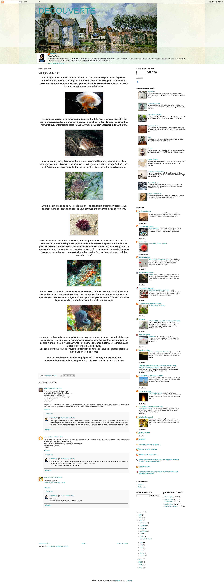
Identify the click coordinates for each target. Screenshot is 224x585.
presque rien (152, 212)
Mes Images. (143, 242)
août (141, 534)
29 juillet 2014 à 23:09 (54, 388)
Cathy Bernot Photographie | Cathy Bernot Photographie (157, 365)
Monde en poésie (144, 350)
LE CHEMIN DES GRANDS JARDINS (151, 376)
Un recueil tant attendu (145, 408)
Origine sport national (154, 194)
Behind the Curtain (171, 506)
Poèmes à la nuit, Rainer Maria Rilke (159, 352)
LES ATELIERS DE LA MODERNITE (159, 259)
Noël (149, 137)
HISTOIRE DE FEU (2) (155, 393)
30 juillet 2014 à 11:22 (68, 418)
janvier (142, 556)
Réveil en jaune (153, 419)
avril (141, 548)
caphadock (53, 54)
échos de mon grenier (146, 273)
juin (141, 542)
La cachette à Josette (146, 226)
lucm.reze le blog (144, 335)
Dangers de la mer (146, 539)
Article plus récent (44, 543)
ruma (46, 478)
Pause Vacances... (154, 228)
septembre (143, 531)
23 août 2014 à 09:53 (67, 496)
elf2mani (142, 319)
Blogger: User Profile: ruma (148, 454)
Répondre (47, 410)
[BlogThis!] (67, 375)
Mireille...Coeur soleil (146, 417)
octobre (142, 528)
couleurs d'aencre (145, 211)
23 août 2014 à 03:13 (55, 478)
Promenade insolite (154, 103)
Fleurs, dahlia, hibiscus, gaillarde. (158, 243)
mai (141, 545)
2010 (140, 567)
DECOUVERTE (66, 10)
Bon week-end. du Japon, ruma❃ (54, 482)
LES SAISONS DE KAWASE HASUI (159, 290)
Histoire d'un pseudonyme (156, 171)
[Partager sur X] (69, 375)
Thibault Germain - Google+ (148, 449)
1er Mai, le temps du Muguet (157, 305)
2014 (140, 520)
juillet (142, 536)
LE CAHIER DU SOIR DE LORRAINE (151, 407)
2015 (140, 518)
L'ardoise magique (145, 391)
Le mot (150, 148)
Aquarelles (151, 92)
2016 (140, 515)
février (142, 553)
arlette (46, 437)
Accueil (84, 543)
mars (142, 550)
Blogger (129, 580)
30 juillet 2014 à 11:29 (68, 459)
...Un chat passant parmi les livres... (151, 304)
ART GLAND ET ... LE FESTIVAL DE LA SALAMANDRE (164, 321)
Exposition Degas (153, 126)
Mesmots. (142, 439)
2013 (140, 559)
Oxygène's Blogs (144, 467)
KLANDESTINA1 (144, 432)
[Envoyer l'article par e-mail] (60, 375)
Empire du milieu (153, 160)
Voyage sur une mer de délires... (149, 444)
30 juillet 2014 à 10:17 (56, 437)
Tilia (45, 388)
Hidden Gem (169, 504)
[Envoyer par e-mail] (64, 375)
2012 (140, 562)
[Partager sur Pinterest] (73, 375)
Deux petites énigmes (155, 114)
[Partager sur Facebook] (71, 375)
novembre (143, 525)
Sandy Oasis (169, 499)
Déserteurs (152, 336)
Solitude (151, 274)
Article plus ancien (123, 543)
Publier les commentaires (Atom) (57, 546)
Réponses (49, 414)
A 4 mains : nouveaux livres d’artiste (149, 367)
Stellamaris (141, 487)
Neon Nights (169, 497)
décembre (143, 523)
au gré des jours (144, 257)
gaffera (117, 580)
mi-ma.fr (140, 484)
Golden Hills (168, 501)
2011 (140, 565)
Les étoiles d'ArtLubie (146, 288)
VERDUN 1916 (153, 182)
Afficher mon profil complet (56, 63)
